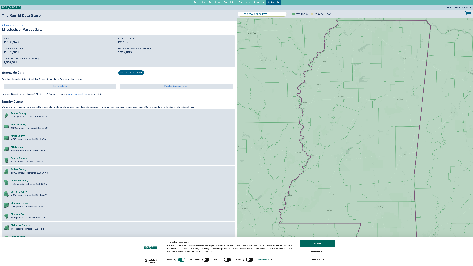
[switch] (205, 260)
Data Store (214, 2)
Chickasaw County (21, 203)
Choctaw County (20, 214)
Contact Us (273, 2)
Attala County (18, 147)
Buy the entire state (131, 73)
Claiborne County (20, 225)
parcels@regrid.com (77, 94)
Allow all (317, 243)
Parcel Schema (60, 86)
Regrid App (229, 2)
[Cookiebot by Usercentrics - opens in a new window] (151, 261)
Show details (263, 260)
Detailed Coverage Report (176, 86)
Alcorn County (18, 124)
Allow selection (317, 251)
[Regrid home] (11, 7)
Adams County (18, 113)
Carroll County (19, 192)
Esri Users (244, 2)
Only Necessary (317, 259)
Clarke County (18, 236)
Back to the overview (14, 25)
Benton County (19, 158)
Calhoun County (19, 180)
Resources (259, 2)
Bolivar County (19, 169)
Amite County (18, 135)
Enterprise (199, 2)
